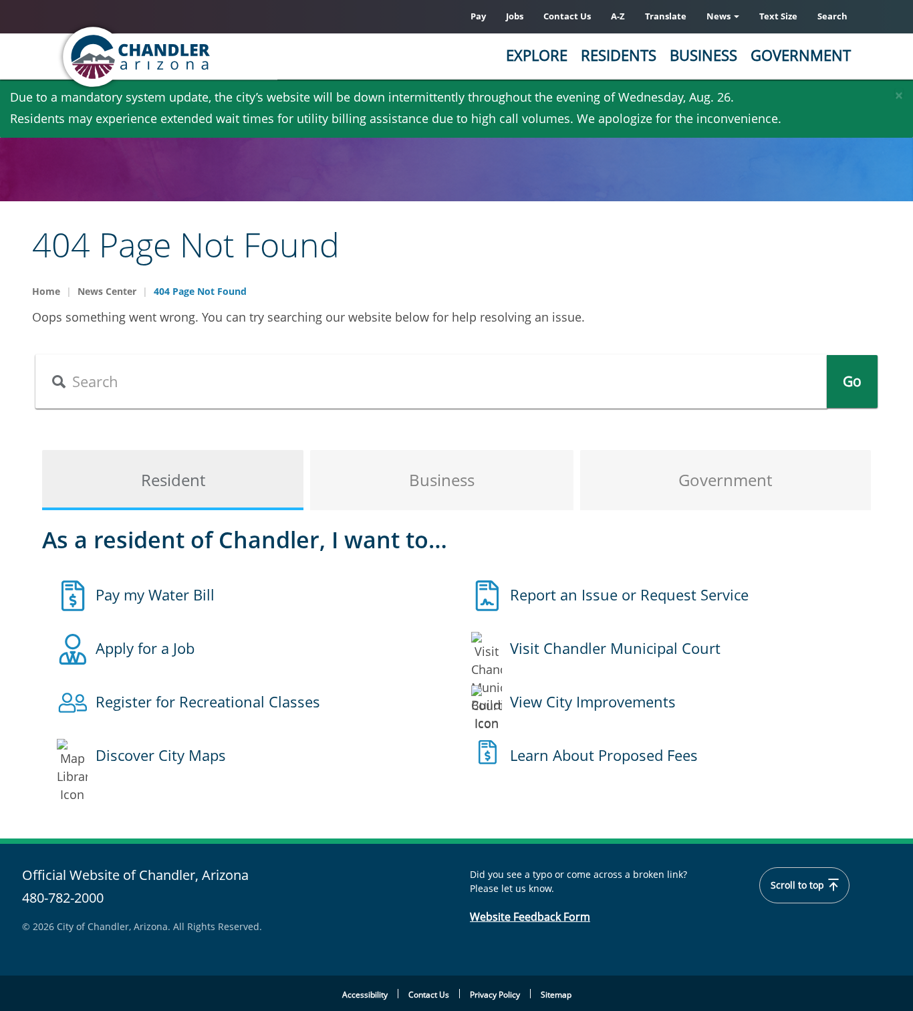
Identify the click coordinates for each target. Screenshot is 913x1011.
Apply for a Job (145, 648)
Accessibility (365, 994)
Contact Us (567, 16)
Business (703, 55)
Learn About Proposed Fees (604, 755)
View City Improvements (593, 701)
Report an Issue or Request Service (629, 594)
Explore (536, 55)
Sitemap (556, 994)
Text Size (778, 16)
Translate (665, 16)
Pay (478, 16)
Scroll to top (799, 885)
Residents (618, 55)
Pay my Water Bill (155, 594)
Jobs (514, 16)
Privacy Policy (495, 994)
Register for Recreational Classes (208, 701)
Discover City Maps (161, 755)
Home (46, 291)
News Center (107, 291)
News (719, 16)
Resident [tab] (173, 480)
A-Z (618, 16)
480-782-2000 (63, 898)
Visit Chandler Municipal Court (615, 648)
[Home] (189, 56)
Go (852, 381)
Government (801, 55)
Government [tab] (725, 480)
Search (832, 16)
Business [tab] (442, 480)
